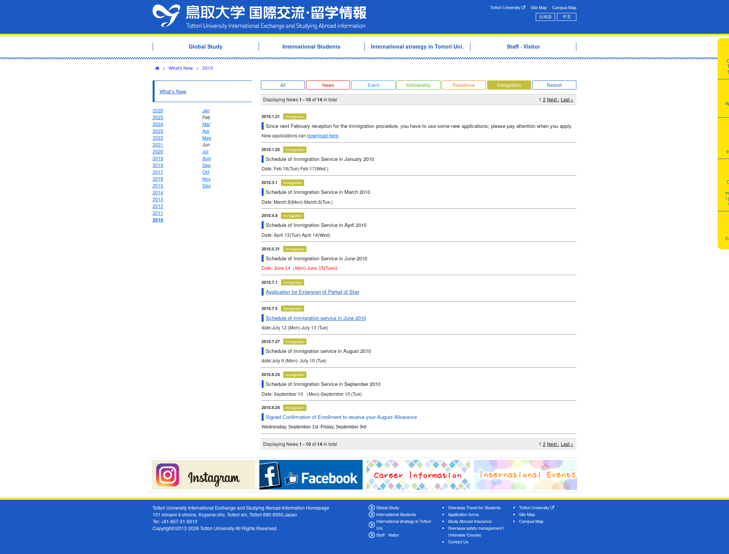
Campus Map (564, 7)
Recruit (554, 85)
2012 (158, 206)
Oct (205, 171)
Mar (206, 124)
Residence (464, 85)
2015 (158, 185)
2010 (207, 68)
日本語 (545, 16)
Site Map (539, 7)
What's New (181, 68)
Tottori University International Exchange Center (259, 17)
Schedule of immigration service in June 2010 (316, 317)
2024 (158, 124)
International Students (396, 514)
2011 (158, 212)
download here (322, 135)
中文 (567, 16)
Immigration (509, 85)
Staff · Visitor (387, 535)
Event (373, 85)
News (328, 85)
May (206, 137)
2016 (158, 178)
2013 (158, 199)
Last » (567, 99)
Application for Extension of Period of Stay (313, 291)
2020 (158, 151)
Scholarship (418, 85)
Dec (206, 185)
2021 (158, 144)
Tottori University (505, 7)
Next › (553, 99)
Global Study (387, 507)
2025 (158, 117)
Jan (206, 110)
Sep (206, 165)
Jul (205, 151)
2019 (158, 158)
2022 (158, 137)
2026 (158, 110)
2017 (158, 171)
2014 (158, 192)
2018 (158, 165)
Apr (206, 130)
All (283, 85)
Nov (206, 178)
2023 (158, 130)
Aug (206, 158)
